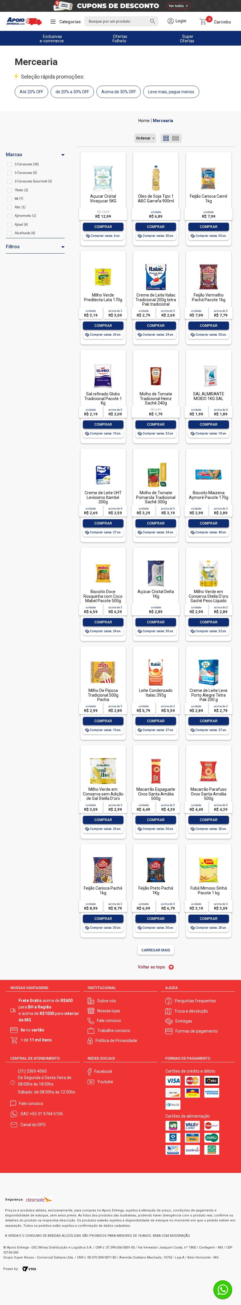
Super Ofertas (187, 38)
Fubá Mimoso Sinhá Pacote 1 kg (208, 890)
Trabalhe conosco (113, 1030)
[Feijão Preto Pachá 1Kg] (155, 857)
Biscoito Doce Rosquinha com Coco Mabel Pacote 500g (103, 596)
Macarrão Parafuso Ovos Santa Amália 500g (208, 794)
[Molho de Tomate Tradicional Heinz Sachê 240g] (155, 363)
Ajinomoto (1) (25, 215)
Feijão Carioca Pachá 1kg (103, 890)
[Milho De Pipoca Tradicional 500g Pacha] (102, 660)
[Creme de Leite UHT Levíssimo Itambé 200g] (102, 462)
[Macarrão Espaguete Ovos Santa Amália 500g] (155, 758)
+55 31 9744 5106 (46, 1113)
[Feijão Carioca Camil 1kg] (208, 165)
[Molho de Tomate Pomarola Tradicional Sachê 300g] (155, 462)
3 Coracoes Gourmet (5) (33, 181)
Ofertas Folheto (120, 38)
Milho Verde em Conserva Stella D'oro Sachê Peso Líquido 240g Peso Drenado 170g (208, 600)
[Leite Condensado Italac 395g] (155, 660)
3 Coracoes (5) (26, 172)
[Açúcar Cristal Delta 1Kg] (155, 561)
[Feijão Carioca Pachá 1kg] (102, 857)
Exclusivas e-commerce (52, 38)
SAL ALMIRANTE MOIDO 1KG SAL (208, 396)
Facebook (103, 1071)
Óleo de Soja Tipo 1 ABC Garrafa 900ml (156, 198)
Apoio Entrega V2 (144, 121)
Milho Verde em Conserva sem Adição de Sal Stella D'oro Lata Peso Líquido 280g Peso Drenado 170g (103, 800)
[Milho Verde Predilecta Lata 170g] (102, 264)
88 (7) (19, 198)
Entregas (183, 1021)
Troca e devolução (191, 1011)
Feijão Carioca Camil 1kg (208, 198)
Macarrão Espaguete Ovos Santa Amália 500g (155, 794)
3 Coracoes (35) (27, 164)
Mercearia (163, 121)
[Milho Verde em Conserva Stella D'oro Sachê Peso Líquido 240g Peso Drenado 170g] (208, 561)
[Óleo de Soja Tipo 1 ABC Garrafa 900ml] (155, 165)
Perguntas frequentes (195, 1000)
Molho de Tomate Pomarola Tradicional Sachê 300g (155, 497)
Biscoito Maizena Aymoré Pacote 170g (208, 495)
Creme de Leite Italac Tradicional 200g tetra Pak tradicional (155, 300)
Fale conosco (109, 1020)
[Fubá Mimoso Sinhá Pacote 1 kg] (208, 857)
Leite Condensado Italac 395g (156, 692)
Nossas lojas (108, 1010)
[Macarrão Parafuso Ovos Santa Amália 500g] (208, 758)
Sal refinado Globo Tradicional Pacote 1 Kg (103, 398)
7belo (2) (21, 189)
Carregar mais (155, 950)
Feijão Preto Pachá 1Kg (155, 890)
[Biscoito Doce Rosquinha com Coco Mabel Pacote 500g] (102, 561)
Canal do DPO (33, 1124)
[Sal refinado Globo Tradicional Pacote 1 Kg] (102, 363)
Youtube (105, 1081)
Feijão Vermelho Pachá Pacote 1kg (208, 297)
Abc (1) (20, 206)
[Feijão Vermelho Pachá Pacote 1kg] (208, 264)
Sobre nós (106, 1000)
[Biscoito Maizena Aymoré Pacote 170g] (208, 462)
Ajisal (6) (21, 224)
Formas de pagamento (196, 1031)
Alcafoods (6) (25, 232)
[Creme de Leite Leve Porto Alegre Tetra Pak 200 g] (208, 660)
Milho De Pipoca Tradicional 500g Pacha (103, 695)
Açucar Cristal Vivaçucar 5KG (103, 198)
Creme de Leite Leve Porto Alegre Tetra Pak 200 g (208, 695)
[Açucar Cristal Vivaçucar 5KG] (102, 165)
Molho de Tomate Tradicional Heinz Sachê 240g (156, 398)
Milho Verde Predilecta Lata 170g (103, 297)
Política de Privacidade (116, 1040)
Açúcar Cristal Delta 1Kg (156, 593)
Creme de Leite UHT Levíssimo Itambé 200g (103, 497)
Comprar (103, 227)
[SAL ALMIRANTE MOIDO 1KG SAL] (208, 363)
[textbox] (121, 21)
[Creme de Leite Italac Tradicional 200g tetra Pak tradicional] (155, 264)
